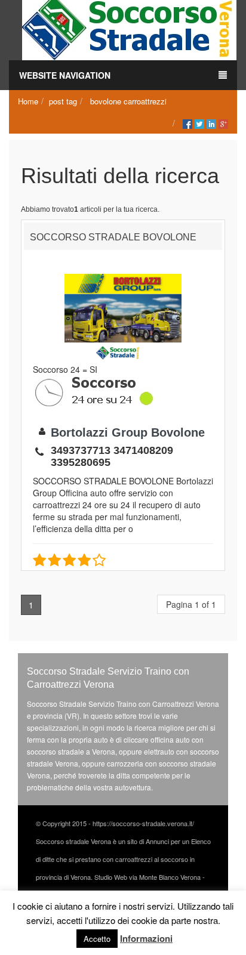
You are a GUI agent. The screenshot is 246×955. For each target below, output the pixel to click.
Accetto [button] (97, 938)
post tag (63, 101)
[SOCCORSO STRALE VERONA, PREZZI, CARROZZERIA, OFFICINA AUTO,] (129, 29)
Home (28, 101)
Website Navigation (64, 75)
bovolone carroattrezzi (128, 101)
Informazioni (146, 938)
